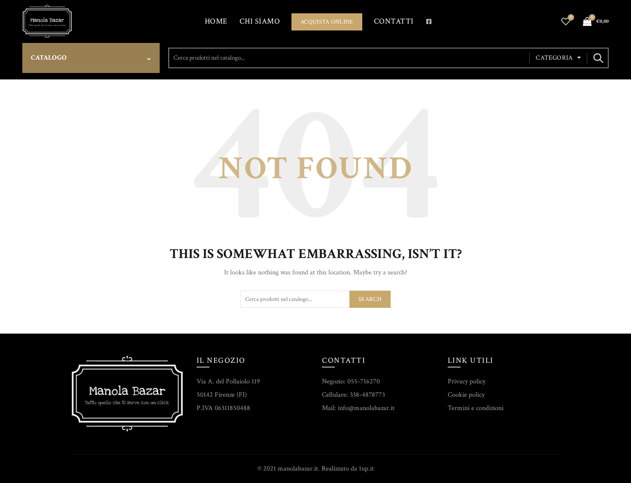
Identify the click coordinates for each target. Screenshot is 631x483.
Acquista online (326, 22)
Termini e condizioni (476, 408)
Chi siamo (260, 21)
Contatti (394, 21)
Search (598, 58)
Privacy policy (466, 381)
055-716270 (363, 381)
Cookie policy (466, 394)
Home (216, 21)
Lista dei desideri (571, 17)
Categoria (554, 58)
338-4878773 (367, 394)
